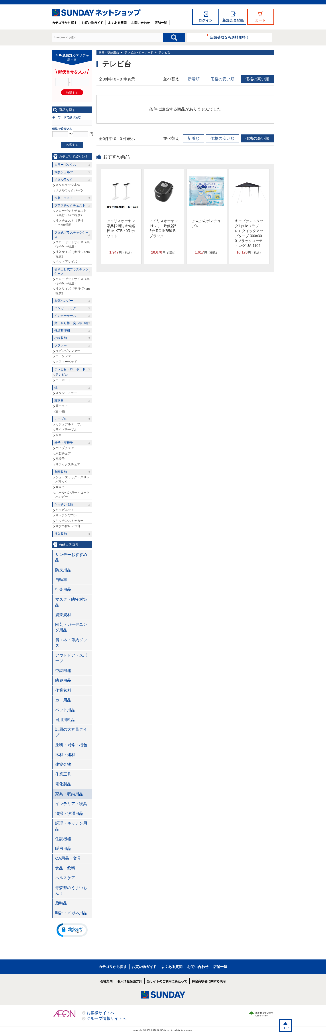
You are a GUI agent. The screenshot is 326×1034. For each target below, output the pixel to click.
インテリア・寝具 (71, 804)
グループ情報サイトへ (106, 1018)
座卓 (58, 435)
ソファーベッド (66, 361)
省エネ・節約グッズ (71, 643)
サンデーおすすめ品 (71, 557)
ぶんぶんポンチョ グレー (206, 223)
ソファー (60, 345)
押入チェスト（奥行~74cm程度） (69, 223)
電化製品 (63, 784)
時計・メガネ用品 (71, 913)
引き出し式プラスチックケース (71, 272)
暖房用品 (63, 848)
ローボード (63, 380)
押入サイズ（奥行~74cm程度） (72, 254)
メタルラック (63, 179)
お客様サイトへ (100, 1013)
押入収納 (60, 534)
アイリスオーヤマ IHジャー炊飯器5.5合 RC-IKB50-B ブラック (163, 228)
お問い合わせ (140, 22)
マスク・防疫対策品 (71, 602)
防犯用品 (63, 680)
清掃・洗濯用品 (69, 813)
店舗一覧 (161, 22)
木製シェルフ (63, 172)
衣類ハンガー (63, 300)
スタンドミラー (66, 393)
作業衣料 (63, 690)
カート (260, 20)
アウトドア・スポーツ (71, 658)
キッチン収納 (63, 504)
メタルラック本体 (67, 185)
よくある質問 (117, 22)
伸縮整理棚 (62, 330)
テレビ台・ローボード (138, 52)
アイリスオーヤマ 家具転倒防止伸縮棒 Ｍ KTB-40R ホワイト (121, 228)
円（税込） (121, 252)
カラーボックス (65, 164)
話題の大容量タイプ (71, 732)
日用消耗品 (65, 719)
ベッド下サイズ (66, 261)
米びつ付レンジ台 (67, 526)
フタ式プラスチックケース (71, 235)
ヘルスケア (65, 878)
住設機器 (63, 839)
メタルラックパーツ (69, 190)
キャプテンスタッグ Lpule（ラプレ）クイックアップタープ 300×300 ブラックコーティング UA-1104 (249, 233)
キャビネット (64, 510)
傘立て (60, 487)
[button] (72, 929)
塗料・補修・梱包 (71, 745)
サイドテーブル (66, 429)
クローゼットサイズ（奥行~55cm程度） (72, 244)
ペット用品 (65, 710)
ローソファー (64, 356)
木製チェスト (63, 198)
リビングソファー (67, 351)
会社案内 (106, 981)
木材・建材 (65, 754)
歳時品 (61, 903)
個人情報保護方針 (129, 981)
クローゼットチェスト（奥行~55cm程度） (70, 213)
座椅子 (60, 459)
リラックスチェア (67, 464)
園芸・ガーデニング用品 (71, 627)
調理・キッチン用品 (71, 826)
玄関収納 (60, 472)
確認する (72, 92)
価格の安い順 (222, 79)
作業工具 (63, 774)
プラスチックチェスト (69, 205)
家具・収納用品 (109, 52)
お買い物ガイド (92, 22)
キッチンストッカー (69, 520)
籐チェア (61, 406)
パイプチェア (64, 448)
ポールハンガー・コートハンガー (72, 495)
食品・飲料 (65, 868)
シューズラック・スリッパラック (72, 479)
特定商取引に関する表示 (209, 981)
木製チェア (63, 453)
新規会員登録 (233, 20)
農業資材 (63, 615)
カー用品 (63, 700)
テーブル (60, 419)
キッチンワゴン (66, 515)
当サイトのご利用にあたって (167, 981)
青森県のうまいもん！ (71, 891)
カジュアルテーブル (69, 424)
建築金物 (63, 764)
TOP (285, 1028)
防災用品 (63, 570)
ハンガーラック (65, 308)
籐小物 (60, 411)
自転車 (61, 579)
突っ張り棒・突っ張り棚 (71, 323)
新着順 (194, 79)
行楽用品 (63, 589)
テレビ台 (164, 52)
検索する (72, 144)
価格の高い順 (257, 79)
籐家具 (59, 400)
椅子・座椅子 (63, 442)
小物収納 (60, 338)
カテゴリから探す (64, 22)
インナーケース (65, 315)
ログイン (205, 20)
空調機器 (63, 670)
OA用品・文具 (68, 858)
